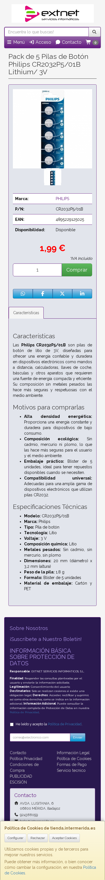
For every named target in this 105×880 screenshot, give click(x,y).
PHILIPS (62, 198)
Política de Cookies (74, 758)
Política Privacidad (26, 758)
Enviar (77, 737)
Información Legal (73, 753)
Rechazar (38, 838)
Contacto (71, 42)
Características (26, 313)
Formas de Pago (72, 764)
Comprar (76, 270)
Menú (18, 42)
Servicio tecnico (71, 770)
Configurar (15, 838)
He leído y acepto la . (49, 724)
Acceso (42, 42)
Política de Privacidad (24, 712)
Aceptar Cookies (64, 838)
